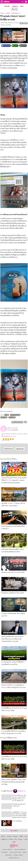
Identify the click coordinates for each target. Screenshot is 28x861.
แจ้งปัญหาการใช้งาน (18, 855)
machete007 (8, 25)
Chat (25, 836)
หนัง (6, 415)
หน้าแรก (2, 13)
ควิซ (16, 839)
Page (14, 842)
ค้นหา (22, 6)
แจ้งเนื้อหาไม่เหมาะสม (14, 857)
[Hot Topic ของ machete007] (3, 431)
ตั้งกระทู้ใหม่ (14, 830)
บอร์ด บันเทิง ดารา (15, 13)
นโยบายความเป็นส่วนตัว (19, 849)
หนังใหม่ (11, 417)
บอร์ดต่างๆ (15, 6)
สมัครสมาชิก (20, 449)
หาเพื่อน (21, 836)
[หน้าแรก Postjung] (6, 1)
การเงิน (25, 839)
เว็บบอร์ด (7, 6)
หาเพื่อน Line (4, 839)
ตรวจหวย (9, 836)
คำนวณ (20, 839)
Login (8, 448)
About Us (24, 852)
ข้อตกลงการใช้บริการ (7, 849)
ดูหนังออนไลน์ (15, 415)
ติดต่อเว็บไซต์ (8, 855)
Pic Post (11, 839)
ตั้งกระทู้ (14, 9)
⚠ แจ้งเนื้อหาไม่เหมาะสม (17, 422)
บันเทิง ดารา (21, 791)
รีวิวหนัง (3, 417)
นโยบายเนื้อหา (4, 852)
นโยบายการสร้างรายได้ (15, 852)
